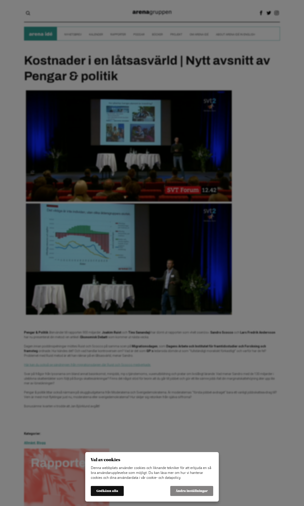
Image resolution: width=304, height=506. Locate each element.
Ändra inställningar (192, 491)
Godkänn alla (107, 491)
